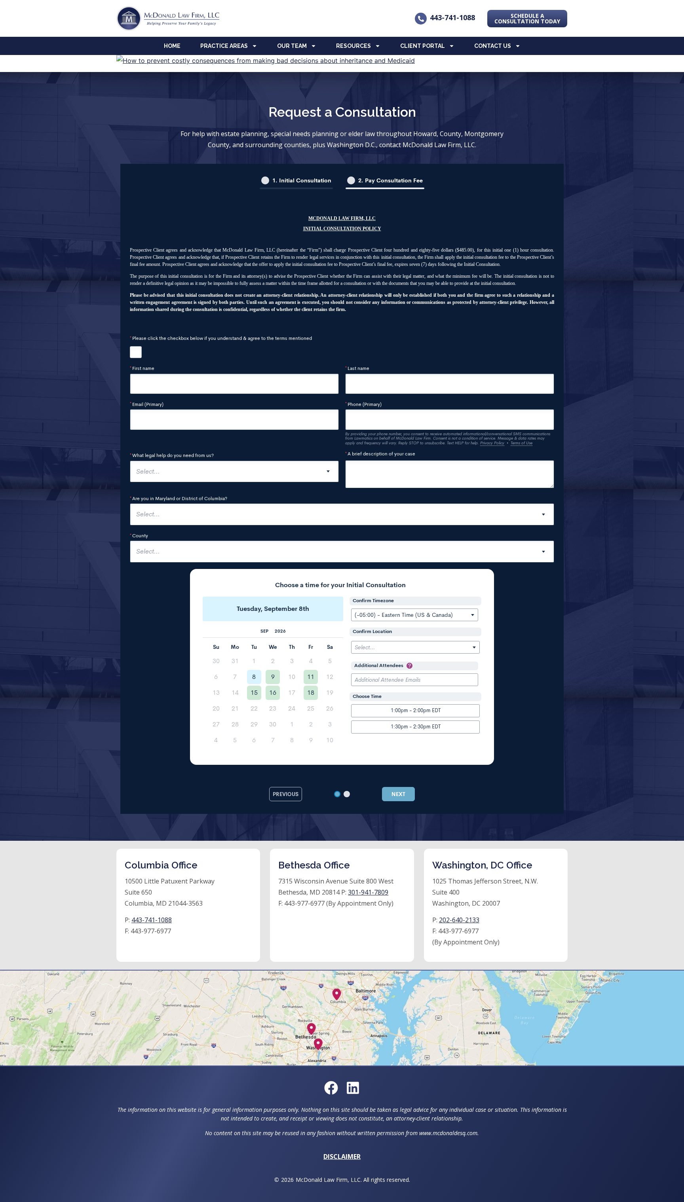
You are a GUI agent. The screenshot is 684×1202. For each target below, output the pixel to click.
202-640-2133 (459, 920)
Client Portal (422, 46)
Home (172, 46)
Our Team (292, 46)
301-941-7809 (368, 892)
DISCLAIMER (342, 1156)
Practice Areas (224, 46)
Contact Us (492, 46)
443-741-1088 (452, 17)
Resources (353, 46)
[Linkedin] (353, 1088)
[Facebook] (331, 1088)
